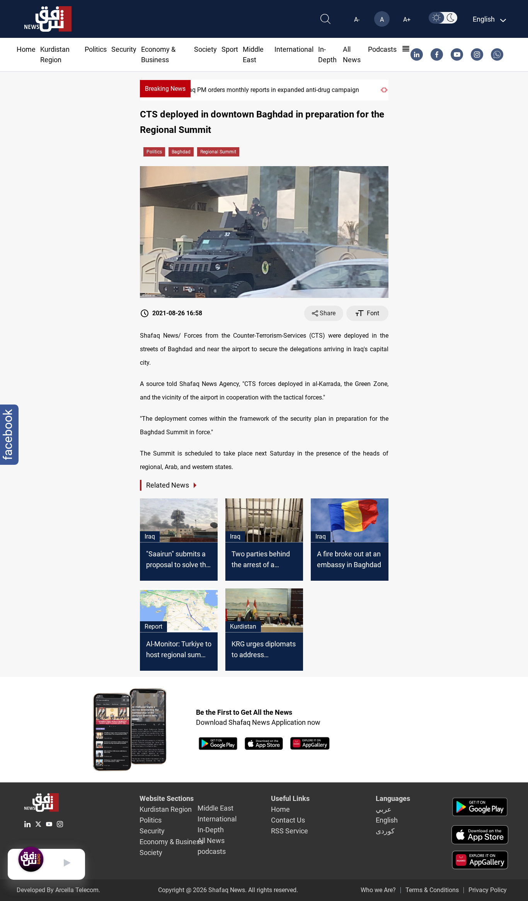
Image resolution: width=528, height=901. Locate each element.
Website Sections (167, 798)
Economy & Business (171, 842)
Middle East (215, 808)
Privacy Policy (487, 890)
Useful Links (290, 798)
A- (356, 19)
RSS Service (289, 831)
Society (205, 49)
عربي (384, 809)
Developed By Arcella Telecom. (58, 890)
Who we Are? (378, 890)
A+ (406, 19)
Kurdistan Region (166, 809)
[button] (382, 90)
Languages (393, 798)
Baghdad (181, 152)
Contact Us (288, 820)
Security (123, 49)
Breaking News (165, 88)
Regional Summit (218, 152)
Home (26, 49)
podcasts (382, 49)
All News (211, 840)
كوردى (385, 831)
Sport (229, 49)
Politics (96, 49)
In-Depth (211, 830)
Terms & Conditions (432, 890)
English (387, 820)
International (293, 49)
